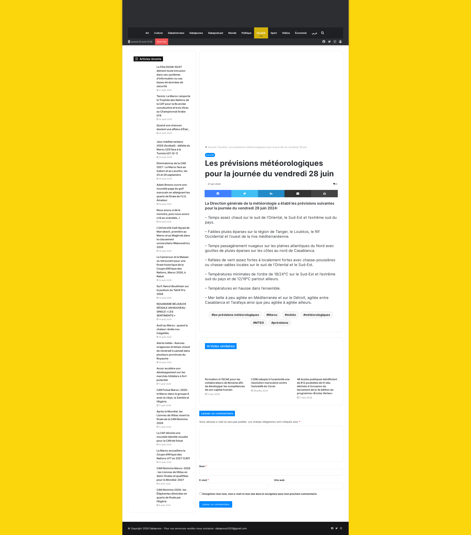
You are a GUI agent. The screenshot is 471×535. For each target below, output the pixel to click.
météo (291, 315)
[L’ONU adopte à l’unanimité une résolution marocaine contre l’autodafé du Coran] (271, 364)
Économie (301, 32)
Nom (203, 466)
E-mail (204, 480)
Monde (232, 32)
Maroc (272, 315)
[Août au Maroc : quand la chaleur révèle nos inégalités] (144, 330)
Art (147, 32)
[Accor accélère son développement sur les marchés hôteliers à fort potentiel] (144, 373)
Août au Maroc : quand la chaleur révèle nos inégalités (172, 329)
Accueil (211, 147)
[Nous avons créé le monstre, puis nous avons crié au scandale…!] (144, 215)
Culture (158, 32)
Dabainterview (176, 32)
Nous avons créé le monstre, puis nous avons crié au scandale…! (173, 213)
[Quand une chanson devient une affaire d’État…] (144, 130)
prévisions (280, 322)
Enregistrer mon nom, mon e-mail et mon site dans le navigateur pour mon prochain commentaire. (259, 493)
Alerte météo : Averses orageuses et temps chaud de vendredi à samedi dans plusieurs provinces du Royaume (173, 350)
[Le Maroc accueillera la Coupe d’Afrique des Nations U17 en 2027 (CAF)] (144, 456)
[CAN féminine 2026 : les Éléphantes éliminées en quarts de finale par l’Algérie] (144, 495)
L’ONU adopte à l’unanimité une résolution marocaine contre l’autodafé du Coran (270, 383)
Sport (274, 32)
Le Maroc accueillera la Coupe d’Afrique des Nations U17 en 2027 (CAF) (173, 454)
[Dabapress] (235, 12)
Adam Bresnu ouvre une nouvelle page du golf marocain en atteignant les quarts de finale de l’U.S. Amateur (173, 192)
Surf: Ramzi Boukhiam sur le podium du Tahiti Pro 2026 (173, 290)
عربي (314, 32)
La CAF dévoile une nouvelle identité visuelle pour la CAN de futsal (172, 436)
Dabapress (155, 528)
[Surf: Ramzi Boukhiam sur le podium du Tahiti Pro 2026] (144, 291)
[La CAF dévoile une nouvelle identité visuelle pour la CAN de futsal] (144, 438)
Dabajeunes (196, 32)
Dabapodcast (215, 32)
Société (261, 32)
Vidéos (286, 32)
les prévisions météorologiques (236, 315)
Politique (247, 32)
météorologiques (317, 315)
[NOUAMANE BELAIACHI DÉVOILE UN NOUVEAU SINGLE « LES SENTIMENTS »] (144, 309)
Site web (279, 480)
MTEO (259, 322)
